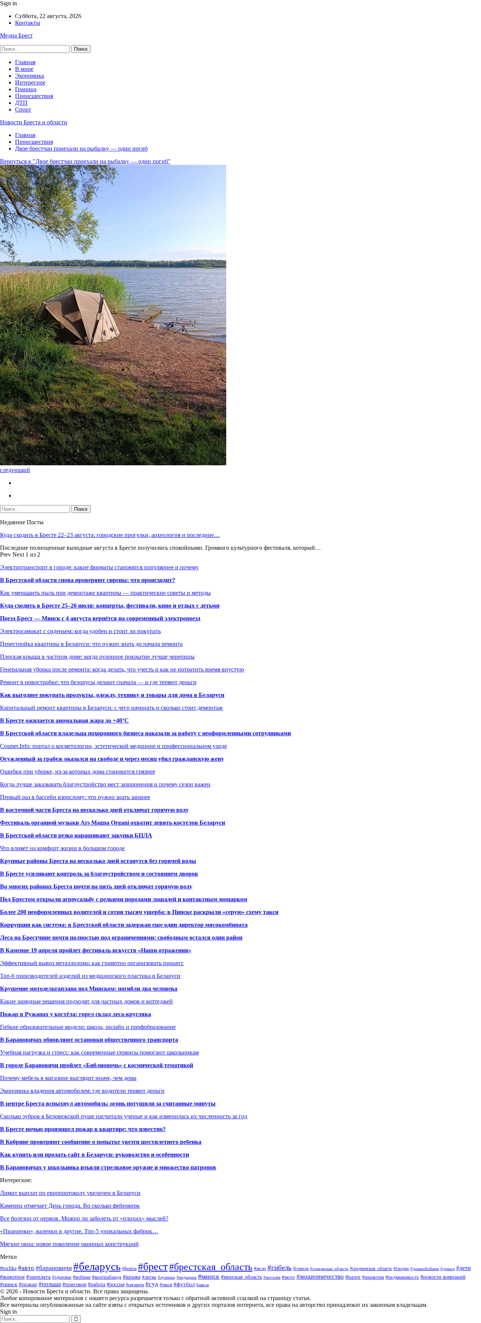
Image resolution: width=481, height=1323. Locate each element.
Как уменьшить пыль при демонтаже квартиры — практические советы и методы (105, 593)
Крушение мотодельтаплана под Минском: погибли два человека (88, 988)
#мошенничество (320, 1276)
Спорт (23, 109)
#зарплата (38, 1276)
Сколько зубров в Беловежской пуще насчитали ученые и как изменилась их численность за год (123, 1116)
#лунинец (166, 1277)
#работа (96, 1284)
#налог (353, 1277)
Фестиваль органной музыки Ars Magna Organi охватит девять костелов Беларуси (112, 822)
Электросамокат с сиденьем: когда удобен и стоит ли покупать (80, 631)
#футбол (184, 1284)
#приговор (74, 1284)
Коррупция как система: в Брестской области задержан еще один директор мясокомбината (124, 925)
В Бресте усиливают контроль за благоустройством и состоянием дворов (99, 873)
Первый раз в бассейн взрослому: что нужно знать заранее (75, 797)
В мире (24, 69)
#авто (26, 1268)
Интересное (30, 82)
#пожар (28, 1284)
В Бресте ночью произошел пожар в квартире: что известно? (83, 1129)
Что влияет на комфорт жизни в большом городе (62, 848)
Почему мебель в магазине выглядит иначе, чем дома (68, 1078)
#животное (12, 1277)
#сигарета (135, 1284)
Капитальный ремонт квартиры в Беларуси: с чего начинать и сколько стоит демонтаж (111, 707)
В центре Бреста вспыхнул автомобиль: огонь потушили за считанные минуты (108, 1103)
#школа (202, 1284)
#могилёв (271, 1277)
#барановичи (54, 1268)
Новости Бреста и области (33, 122)
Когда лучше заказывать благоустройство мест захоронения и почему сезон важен (105, 784)
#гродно (401, 1268)
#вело (260, 1268)
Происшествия (34, 96)
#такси (166, 1284)
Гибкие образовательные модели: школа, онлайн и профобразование (88, 1027)
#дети (463, 1268)
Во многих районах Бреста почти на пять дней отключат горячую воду (96, 886)
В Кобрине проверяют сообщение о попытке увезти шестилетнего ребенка (100, 1142)
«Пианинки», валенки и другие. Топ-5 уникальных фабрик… (79, 1231)
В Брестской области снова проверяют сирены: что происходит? (87, 580)
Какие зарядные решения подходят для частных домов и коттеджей (86, 1001)
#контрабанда (106, 1277)
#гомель (301, 1268)
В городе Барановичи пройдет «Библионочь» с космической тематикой (96, 1065)
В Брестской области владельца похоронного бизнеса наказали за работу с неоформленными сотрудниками (145, 733)
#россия (115, 1284)
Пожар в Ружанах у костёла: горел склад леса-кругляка (75, 1014)
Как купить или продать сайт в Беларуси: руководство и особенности (94, 1154)
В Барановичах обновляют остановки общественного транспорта (89, 1039)
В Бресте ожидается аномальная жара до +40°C (64, 720)
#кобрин (82, 1277)
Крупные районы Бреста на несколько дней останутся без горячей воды (98, 861)
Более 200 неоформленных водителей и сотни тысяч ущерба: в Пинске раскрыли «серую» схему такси (139, 912)
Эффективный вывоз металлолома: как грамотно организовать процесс (92, 963)
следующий (15, 470)
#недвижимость (402, 1277)
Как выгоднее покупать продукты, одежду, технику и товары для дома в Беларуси (112, 695)
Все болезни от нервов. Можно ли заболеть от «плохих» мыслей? (84, 1218)
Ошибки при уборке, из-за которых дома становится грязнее (77, 771)
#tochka (8, 1268)
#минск (208, 1276)
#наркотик (373, 1277)
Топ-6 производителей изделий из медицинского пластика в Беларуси (90, 976)
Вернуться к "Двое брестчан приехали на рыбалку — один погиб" (85, 161)
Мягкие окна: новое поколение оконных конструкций (69, 1244)
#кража (132, 1277)
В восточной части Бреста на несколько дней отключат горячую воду (94, 810)
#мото (288, 1277)
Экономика (29, 75)
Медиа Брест (16, 35)
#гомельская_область (329, 1268)
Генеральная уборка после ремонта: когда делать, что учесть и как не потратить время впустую (122, 669)
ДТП (21, 103)
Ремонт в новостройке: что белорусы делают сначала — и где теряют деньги (98, 682)
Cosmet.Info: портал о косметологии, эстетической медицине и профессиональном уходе (113, 746)
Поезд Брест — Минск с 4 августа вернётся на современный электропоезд (100, 618)
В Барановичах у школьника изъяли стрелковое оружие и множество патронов (108, 1167)
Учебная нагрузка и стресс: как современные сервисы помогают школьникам (99, 1052)
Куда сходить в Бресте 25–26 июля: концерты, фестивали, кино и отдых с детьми (109, 605)
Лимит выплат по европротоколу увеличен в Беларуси (70, 1193)
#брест (153, 1266)
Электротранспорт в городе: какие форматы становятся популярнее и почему (99, 567)
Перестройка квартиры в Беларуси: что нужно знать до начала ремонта (91, 644)
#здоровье (61, 1277)
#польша (50, 1284)
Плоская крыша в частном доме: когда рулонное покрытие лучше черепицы (97, 656)
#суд (151, 1284)
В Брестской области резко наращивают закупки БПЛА (76, 835)
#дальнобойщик (424, 1268)
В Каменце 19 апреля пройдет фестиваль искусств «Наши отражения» (95, 950)
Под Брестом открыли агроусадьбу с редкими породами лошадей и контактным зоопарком (123, 899)
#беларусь (97, 1266)
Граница (25, 89)
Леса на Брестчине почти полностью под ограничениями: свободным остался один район (121, 937)
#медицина (187, 1277)
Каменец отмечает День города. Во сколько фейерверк (70, 1205)
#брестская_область (211, 1266)
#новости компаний (443, 1277)
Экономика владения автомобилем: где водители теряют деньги (82, 1091)
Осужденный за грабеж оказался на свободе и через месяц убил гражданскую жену (112, 759)
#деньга (447, 1268)
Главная (25, 62)
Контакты (27, 23)
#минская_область (241, 1277)
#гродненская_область (371, 1268)
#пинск (8, 1284)
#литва (149, 1277)
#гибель (280, 1268)
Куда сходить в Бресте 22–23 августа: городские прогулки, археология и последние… (110, 535)
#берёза (129, 1268)
